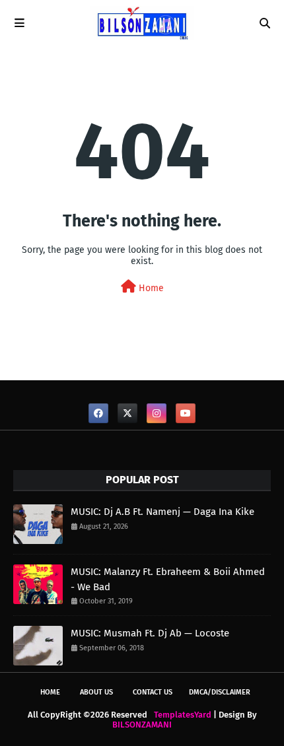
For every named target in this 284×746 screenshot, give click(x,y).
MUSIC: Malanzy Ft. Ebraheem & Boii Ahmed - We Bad (168, 579)
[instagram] (156, 413)
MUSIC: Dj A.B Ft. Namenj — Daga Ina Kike (162, 512)
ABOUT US (96, 692)
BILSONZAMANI (142, 724)
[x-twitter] (127, 413)
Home (150, 288)
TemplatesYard (182, 715)
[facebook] (98, 413)
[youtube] (185, 413)
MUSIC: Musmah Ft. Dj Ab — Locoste (150, 633)
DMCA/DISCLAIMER (219, 692)
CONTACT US (152, 692)
